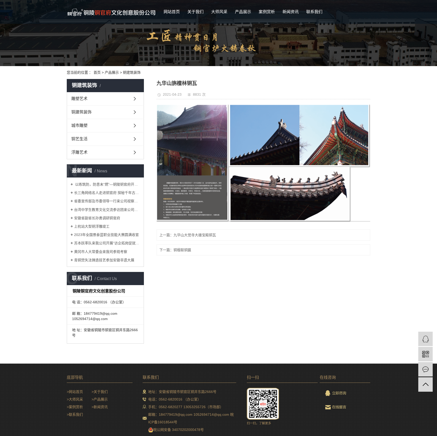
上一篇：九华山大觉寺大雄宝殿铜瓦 (187, 235)
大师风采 (219, 12)
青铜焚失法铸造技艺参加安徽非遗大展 (104, 260)
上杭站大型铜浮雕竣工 (92, 226)
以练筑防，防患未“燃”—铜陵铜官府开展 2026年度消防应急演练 (107, 184)
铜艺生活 (79, 139)
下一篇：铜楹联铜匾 (175, 250)
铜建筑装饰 (132, 72)
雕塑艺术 (79, 98)
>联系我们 (75, 414)
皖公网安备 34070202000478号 (178, 430)
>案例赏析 (75, 407)
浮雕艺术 (79, 152)
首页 (97, 72)
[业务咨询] (425, 339)
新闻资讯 (290, 12)
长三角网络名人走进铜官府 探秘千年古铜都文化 (107, 193)
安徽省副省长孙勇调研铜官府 (97, 218)
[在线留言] (425, 369)
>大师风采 (75, 399)
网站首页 (172, 12)
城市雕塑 (79, 125)
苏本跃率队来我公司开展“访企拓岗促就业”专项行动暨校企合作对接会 (107, 243)
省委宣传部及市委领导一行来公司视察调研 (107, 201)
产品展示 (243, 12)
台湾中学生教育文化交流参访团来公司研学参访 (107, 210)
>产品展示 (100, 399)
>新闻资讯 (100, 407)
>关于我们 (100, 392)
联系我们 (314, 12)
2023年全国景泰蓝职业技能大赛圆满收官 (106, 235)
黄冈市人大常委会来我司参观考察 (100, 252)
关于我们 (195, 12)
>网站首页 (75, 392)
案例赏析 (267, 12)
